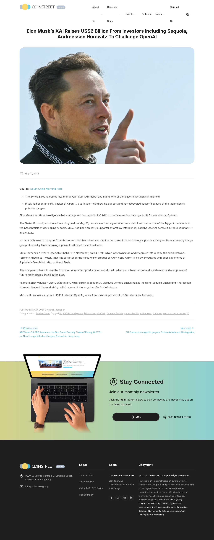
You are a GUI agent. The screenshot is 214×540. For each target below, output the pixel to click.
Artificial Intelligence (73, 313)
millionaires (145, 313)
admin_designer (56, 309)
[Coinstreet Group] (42, 6)
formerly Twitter (115, 313)
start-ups (157, 313)
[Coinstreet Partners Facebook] (111, 497)
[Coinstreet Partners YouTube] (125, 497)
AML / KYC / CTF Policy (91, 488)
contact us (174, 14)
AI (60, 313)
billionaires (89, 313)
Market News (43, 313)
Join (138, 417)
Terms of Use (86, 475)
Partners (146, 14)
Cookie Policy (86, 494)
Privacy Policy (86, 481)
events (129, 14)
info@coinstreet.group (37, 486)
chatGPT (101, 313)
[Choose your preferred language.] (187, 14)
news (159, 14)
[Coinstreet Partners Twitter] (118, 497)
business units (112, 14)
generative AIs (131, 313)
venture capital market (174, 313)
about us (95, 14)
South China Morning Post (46, 188)
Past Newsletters (179, 417)
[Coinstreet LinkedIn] (131, 497)
